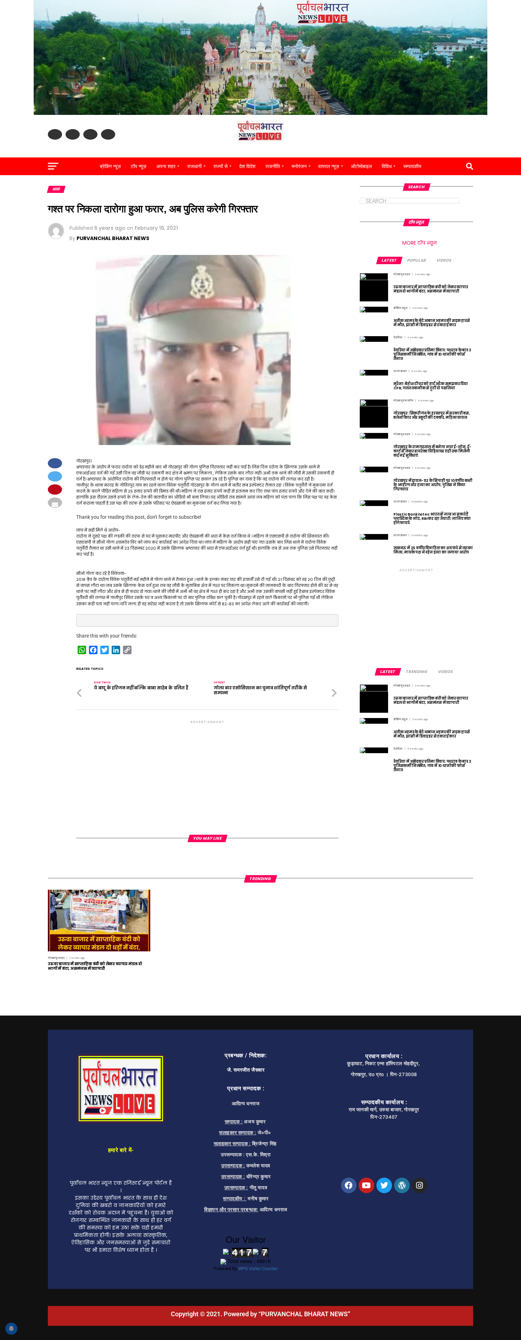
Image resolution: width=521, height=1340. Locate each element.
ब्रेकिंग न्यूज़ (110, 166)
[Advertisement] (207, 774)
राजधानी (194, 166)
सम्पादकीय (412, 166)
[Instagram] (419, 1185)
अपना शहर (165, 166)
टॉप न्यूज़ (138, 166)
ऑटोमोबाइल (361, 166)
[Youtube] (366, 1185)
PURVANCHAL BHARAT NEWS (113, 238)
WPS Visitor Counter (258, 1268)
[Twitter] (384, 1185)
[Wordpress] (402, 1185)
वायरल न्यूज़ (328, 166)
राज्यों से (220, 166)
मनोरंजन (299, 166)
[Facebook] (349, 1185)
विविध (387, 166)
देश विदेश (247, 166)
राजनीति (272, 166)
